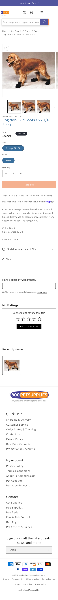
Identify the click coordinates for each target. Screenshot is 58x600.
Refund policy (40, 584)
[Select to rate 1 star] (17, 319)
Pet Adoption (14, 480)
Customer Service (17, 424)
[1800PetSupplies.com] (4, 13)
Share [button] (9, 259)
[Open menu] (42, 12)
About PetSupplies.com (21, 476)
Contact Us (13, 434)
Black (8, 160)
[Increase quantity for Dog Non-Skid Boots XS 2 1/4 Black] (20, 173)
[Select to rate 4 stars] (34, 319)
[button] (29, 249)
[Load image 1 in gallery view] (14, 106)
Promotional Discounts (20, 449)
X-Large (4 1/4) (13, 148)
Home (5, 31)
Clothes (28, 31)
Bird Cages (12, 522)
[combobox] (25, 22)
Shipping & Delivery (18, 419)
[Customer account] (24, 12)
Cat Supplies (14, 502)
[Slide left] (3, 107)
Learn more (42, 292)
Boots (36, 31)
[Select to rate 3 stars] (28, 319)
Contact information (23, 584)
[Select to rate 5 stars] (39, 319)
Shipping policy (32, 579)
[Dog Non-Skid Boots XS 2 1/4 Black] (11, 365)
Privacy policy (18, 579)
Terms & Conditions (18, 471)
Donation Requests (18, 485)
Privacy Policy (14, 466)
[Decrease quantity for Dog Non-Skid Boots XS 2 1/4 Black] (5, 173)
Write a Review (29, 326)
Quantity (6, 167)
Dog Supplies (16, 31)
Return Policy (14, 439)
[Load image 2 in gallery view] (28, 106)
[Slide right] (54, 107)
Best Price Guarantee (19, 444)
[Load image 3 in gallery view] (43, 106)
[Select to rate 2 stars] (23, 319)
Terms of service (48, 579)
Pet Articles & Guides (19, 527)
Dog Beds (12, 512)
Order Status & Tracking (21, 429)
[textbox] (29, 286)
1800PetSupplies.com (27, 575)
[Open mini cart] (31, 12)
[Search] (44, 22)
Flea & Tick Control (18, 517)
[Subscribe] (48, 550)
